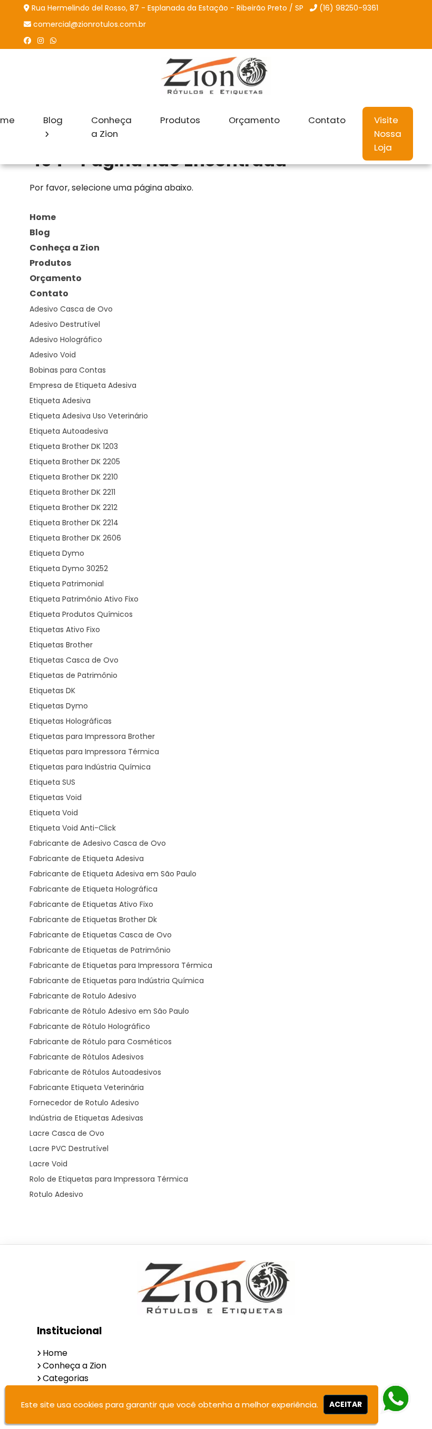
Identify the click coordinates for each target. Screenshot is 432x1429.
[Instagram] (40, 40)
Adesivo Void (53, 354)
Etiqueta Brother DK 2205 (75, 461)
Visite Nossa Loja (387, 134)
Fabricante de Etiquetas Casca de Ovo (101, 935)
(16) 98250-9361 (348, 8)
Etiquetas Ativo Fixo (65, 629)
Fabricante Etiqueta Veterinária (87, 1087)
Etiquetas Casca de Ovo (74, 660)
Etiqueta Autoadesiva (69, 431)
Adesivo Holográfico (66, 339)
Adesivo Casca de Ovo (71, 309)
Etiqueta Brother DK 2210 (74, 477)
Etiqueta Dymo (57, 553)
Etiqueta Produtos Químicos (81, 614)
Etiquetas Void (56, 797)
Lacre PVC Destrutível (69, 1148)
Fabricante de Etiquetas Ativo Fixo (91, 904)
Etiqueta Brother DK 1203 (74, 446)
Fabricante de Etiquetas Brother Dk (93, 919)
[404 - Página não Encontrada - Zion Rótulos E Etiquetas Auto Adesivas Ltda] (216, 76)
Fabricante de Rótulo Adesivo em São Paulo (109, 1011)
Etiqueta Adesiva (60, 400)
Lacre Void (48, 1163)
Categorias (66, 1378)
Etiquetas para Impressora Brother (92, 736)
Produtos (180, 120)
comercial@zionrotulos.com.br (89, 24)
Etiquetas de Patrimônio (73, 675)
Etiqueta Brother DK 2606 (75, 538)
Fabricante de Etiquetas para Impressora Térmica (121, 965)
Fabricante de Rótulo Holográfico (90, 1026)
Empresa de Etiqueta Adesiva (83, 385)
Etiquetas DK (52, 690)
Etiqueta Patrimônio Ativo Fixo (84, 599)
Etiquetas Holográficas (71, 721)
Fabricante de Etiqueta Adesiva (87, 858)
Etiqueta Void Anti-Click (73, 828)
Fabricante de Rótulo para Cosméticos (101, 1041)
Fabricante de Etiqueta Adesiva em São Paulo (113, 873)
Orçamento (254, 120)
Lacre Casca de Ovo (67, 1133)
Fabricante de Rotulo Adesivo (83, 996)
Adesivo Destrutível (65, 324)
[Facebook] (27, 40)
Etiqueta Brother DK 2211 (72, 492)
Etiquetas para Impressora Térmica (94, 751)
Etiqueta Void (54, 812)
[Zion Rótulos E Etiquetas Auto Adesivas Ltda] (216, 1288)
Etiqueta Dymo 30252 (69, 568)
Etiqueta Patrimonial (67, 583)
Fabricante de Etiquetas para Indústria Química (117, 980)
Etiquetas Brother (61, 644)
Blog (53, 120)
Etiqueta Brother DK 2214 (74, 522)
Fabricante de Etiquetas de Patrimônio (100, 950)
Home (43, 217)
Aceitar (345, 1404)
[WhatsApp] (53, 40)
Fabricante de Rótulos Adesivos (87, 1057)
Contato (327, 120)
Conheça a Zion (111, 127)
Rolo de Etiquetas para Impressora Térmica (109, 1179)
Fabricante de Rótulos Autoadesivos (95, 1072)
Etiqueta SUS (52, 782)
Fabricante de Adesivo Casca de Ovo (98, 843)
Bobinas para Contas (68, 370)
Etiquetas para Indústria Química (90, 767)
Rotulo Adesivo (56, 1194)
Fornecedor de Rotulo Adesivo (84, 1102)
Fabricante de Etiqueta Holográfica (94, 889)
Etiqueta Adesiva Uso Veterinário (89, 416)
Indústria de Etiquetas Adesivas (86, 1118)
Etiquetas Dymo (59, 706)
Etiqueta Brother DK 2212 (73, 507)
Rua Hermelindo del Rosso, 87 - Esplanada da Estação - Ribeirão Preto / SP (167, 8)
